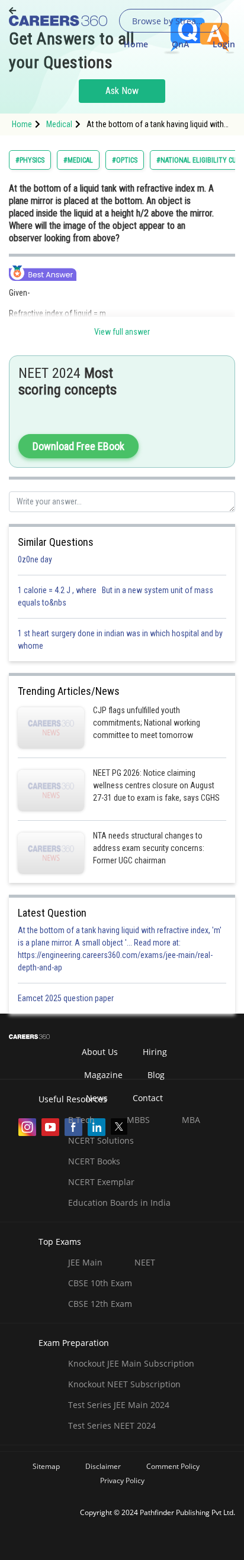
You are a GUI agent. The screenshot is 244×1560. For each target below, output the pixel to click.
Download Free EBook (78, 446)
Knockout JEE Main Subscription (131, 1363)
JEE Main (85, 1262)
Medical (59, 124)
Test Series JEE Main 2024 (118, 1404)
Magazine (103, 1074)
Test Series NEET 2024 (112, 1425)
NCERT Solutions (101, 1140)
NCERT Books (94, 1161)
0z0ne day (35, 559)
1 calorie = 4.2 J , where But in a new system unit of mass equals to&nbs (115, 596)
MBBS (138, 1119)
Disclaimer (103, 1466)
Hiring (155, 1051)
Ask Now (122, 90)
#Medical (78, 160)
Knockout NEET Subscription (124, 1384)
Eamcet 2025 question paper (66, 998)
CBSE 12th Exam (100, 1303)
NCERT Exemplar (101, 1181)
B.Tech (81, 1119)
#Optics (124, 160)
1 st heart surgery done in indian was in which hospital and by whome (120, 639)
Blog (156, 1074)
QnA (180, 44)
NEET (144, 1262)
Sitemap (46, 1466)
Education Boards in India (119, 1202)
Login (224, 44)
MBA (191, 1119)
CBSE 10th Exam (100, 1283)
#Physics (29, 160)
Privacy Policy (122, 1480)
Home (136, 44)
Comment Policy (173, 1466)
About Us (100, 1051)
